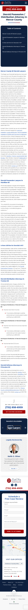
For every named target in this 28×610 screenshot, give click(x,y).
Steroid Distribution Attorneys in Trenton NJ (13, 47)
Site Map (13, 599)
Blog (14, 584)
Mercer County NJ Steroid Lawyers (11, 33)
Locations (14, 587)
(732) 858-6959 (14, 407)
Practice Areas (7, 584)
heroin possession (22, 132)
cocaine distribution (12, 132)
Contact (20, 584)
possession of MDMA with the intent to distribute (14, 134)
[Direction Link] (14, 540)
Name (6, 504)
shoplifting (21, 374)
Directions (7, 576)
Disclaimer (5, 599)
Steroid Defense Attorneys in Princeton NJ (14, 51)
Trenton (14, 156)
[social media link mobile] (12, 485)
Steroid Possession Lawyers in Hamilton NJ (13, 38)
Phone (6, 509)
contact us (14, 166)
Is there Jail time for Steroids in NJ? (12, 42)
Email (6, 515)
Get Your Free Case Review (14, 411)
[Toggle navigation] (26, 3)
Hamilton (8, 156)
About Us (10, 582)
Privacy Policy (22, 599)
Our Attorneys (19, 582)
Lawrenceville (20, 156)
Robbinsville (22, 158)
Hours (15, 576)
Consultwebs (16, 603)
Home (4, 582)
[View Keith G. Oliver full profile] (14, 444)
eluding (20, 372)
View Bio (13, 468)
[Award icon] (14, 424)
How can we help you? (10, 521)
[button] (25, 428)
